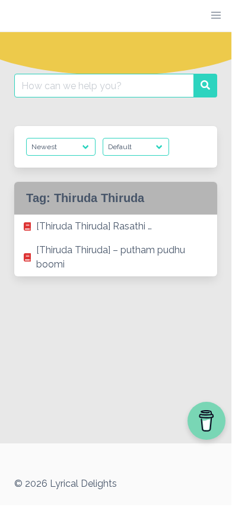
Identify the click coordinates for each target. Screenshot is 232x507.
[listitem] (115, 226)
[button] (216, 15)
